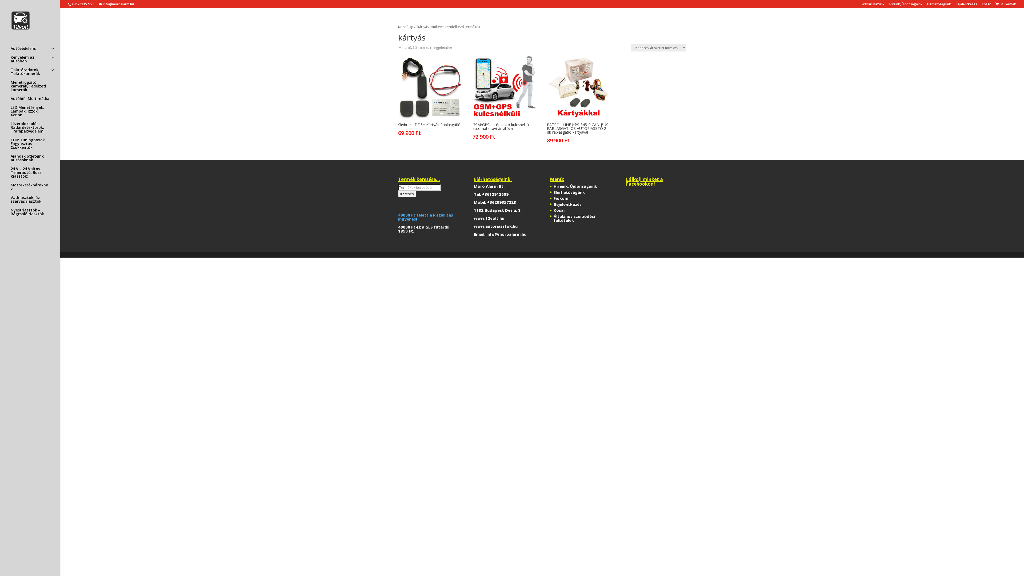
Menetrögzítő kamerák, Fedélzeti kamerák (28, 86)
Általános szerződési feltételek (574, 218)
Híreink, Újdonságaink (905, 4)
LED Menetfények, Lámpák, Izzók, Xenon (27, 111)
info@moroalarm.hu (506, 234)
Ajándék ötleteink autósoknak (27, 158)
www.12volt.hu (489, 218)
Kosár (986, 4)
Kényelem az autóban (22, 59)
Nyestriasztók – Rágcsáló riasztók (27, 212)
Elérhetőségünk (939, 4)
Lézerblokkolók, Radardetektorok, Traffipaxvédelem (27, 128)
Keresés (407, 193)
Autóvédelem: (23, 49)
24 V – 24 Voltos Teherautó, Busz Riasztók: (26, 173)
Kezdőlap (405, 26)
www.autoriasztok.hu (496, 226)
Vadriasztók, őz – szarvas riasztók (27, 200)
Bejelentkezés (966, 4)
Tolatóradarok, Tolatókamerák (25, 72)
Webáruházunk (873, 4)
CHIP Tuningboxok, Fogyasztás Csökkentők (28, 144)
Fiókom (561, 198)
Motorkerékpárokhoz (29, 187)
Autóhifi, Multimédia (30, 99)
